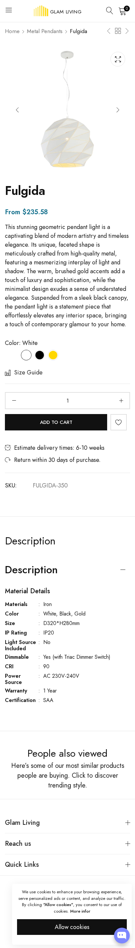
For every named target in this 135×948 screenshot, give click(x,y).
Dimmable (17, 657)
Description (30, 540)
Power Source (13, 679)
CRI (9, 666)
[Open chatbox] (122, 935)
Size (10, 623)
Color (12, 614)
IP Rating (16, 633)
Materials (16, 604)
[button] (117, 109)
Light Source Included (20, 645)
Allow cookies (72, 927)
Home (12, 31)
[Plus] (121, 401)
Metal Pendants (45, 31)
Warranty (16, 691)
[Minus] (14, 401)
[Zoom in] (117, 59)
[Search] (109, 11)
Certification (20, 700)
